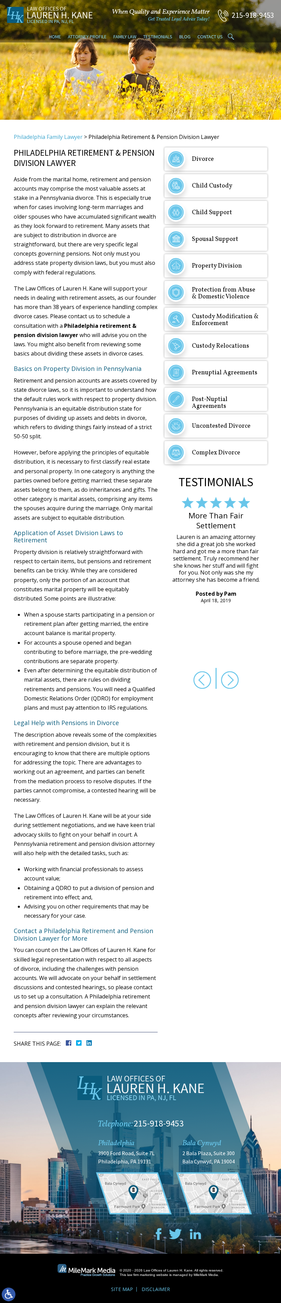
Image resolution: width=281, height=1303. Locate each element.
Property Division (217, 266)
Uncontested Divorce (221, 426)
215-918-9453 (253, 15)
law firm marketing (141, 1275)
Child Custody (212, 186)
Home (55, 37)
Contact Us (210, 37)
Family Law (124, 37)
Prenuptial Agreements (224, 373)
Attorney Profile (87, 37)
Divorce (203, 159)
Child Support (212, 212)
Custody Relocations (220, 346)
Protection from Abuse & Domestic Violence (223, 293)
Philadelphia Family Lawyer (48, 137)
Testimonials (157, 37)
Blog (185, 37)
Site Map (122, 1289)
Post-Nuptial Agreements (210, 403)
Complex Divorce (216, 453)
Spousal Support (215, 239)
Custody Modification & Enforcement (225, 320)
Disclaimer (156, 1289)
